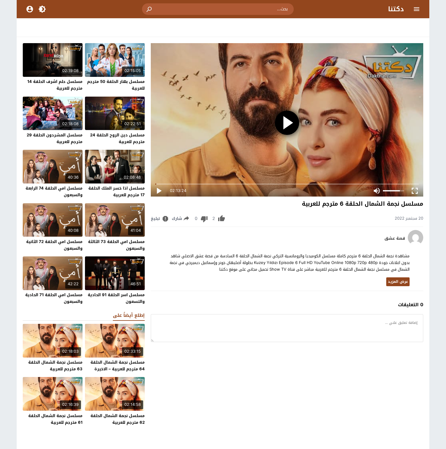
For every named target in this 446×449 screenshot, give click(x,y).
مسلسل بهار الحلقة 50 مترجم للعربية (116, 85)
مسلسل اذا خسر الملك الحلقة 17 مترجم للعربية (116, 191)
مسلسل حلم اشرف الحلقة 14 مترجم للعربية (55, 85)
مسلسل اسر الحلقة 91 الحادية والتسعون (116, 298)
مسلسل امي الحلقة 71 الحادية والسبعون (54, 298)
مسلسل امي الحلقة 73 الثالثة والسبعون (116, 245)
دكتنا (396, 9)
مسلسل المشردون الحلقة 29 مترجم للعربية (55, 138)
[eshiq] (415, 244)
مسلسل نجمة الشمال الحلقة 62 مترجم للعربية (117, 419)
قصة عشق (394, 238)
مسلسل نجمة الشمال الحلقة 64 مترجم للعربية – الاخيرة (117, 365)
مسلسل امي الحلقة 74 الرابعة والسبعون (54, 191)
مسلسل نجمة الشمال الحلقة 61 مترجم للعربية (55, 419)
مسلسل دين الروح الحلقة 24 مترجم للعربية (117, 138)
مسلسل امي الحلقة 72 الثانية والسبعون (54, 245)
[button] (149, 9)
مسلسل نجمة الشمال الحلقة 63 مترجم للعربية (55, 365)
